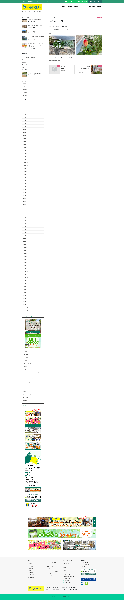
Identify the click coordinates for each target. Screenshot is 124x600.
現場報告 (25, 95)
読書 (23, 67)
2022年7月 (25, 250)
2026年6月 (25, 108)
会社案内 (25, 351)
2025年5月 (25, 147)
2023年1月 (25, 232)
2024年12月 (25, 162)
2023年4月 (25, 223)
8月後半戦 (24, 52)
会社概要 (26, 357)
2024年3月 (25, 189)
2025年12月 (25, 126)
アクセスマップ (27, 363)
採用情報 (25, 400)
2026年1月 (25, 123)
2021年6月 (25, 289)
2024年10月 (25, 168)
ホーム (29, 560)
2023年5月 (25, 220)
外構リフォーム (27, 376)
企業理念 (26, 360)
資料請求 (84, 566)
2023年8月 (25, 211)
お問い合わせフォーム (96, 1)
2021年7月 (25, 286)
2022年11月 (25, 238)
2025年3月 (25, 153)
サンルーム (49, 565)
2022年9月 (25, 244)
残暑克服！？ (25, 62)
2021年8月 (25, 283)
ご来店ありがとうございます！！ (84, 69)
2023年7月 (25, 214)
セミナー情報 (67, 574)
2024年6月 (25, 180)
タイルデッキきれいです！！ (34, 31)
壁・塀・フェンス (51, 569)
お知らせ (25, 83)
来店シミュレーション (68, 560)
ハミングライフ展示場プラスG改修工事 (36, 37)
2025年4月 (25, 150)
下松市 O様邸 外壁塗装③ (28, 57)
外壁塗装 (26, 370)
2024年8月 (25, 174)
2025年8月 (25, 138)
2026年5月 (25, 111)
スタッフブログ (67, 582)
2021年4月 (25, 295)
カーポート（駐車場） (29, 382)
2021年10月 (25, 277)
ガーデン (26, 388)
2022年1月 (25, 268)
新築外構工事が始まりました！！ (35, 73)
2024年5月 (25, 183)
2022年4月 (25, 259)
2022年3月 (25, 262)
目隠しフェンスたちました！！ (35, 25)
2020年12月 (25, 308)
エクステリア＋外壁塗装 (29, 379)
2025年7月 (25, 141)
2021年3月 (25, 298)
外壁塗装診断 (66, 564)
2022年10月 (25, 241)
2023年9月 (25, 208)
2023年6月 (25, 217)
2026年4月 (25, 114)
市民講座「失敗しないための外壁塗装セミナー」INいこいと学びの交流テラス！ (35, 45)
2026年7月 (25, 105)
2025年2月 (25, 156)
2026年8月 (25, 102)
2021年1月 (25, 304)
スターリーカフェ (27, 394)
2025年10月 (25, 132)
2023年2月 (25, 229)
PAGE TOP (119, 580)
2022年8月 (25, 247)
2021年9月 (25, 280)
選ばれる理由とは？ (32, 577)
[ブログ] (55, 68)
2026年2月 (25, 120)
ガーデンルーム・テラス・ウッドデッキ (33, 373)
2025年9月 (25, 135)
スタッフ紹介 (32, 574)
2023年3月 (25, 226)
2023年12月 (25, 198)
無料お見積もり (85, 564)
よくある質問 (67, 580)
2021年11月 (25, 274)
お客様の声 (65, 567)
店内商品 (25, 92)
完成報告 (25, 89)
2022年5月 (25, 256)
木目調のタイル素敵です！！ (34, 20)
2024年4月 (25, 186)
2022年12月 (25, 235)
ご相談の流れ (67, 578)
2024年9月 (25, 171)
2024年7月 (25, 177)
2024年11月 (25, 165)
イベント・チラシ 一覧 (69, 572)
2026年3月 (25, 117)
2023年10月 (25, 204)
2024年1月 (25, 195)
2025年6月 (25, 144)
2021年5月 (25, 292)
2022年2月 (25, 265)
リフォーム (26, 385)
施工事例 (25, 367)
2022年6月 (25, 253)
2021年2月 (25, 301)
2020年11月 (25, 311)
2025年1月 (25, 159)
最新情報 (25, 391)
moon (62, 68)
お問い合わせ (26, 397)
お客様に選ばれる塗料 (69, 576)
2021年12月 (25, 271)
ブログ (99, 17)
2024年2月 (25, 192)
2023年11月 (25, 201)
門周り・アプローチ (51, 567)
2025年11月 (25, 129)
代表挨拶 (26, 354)
